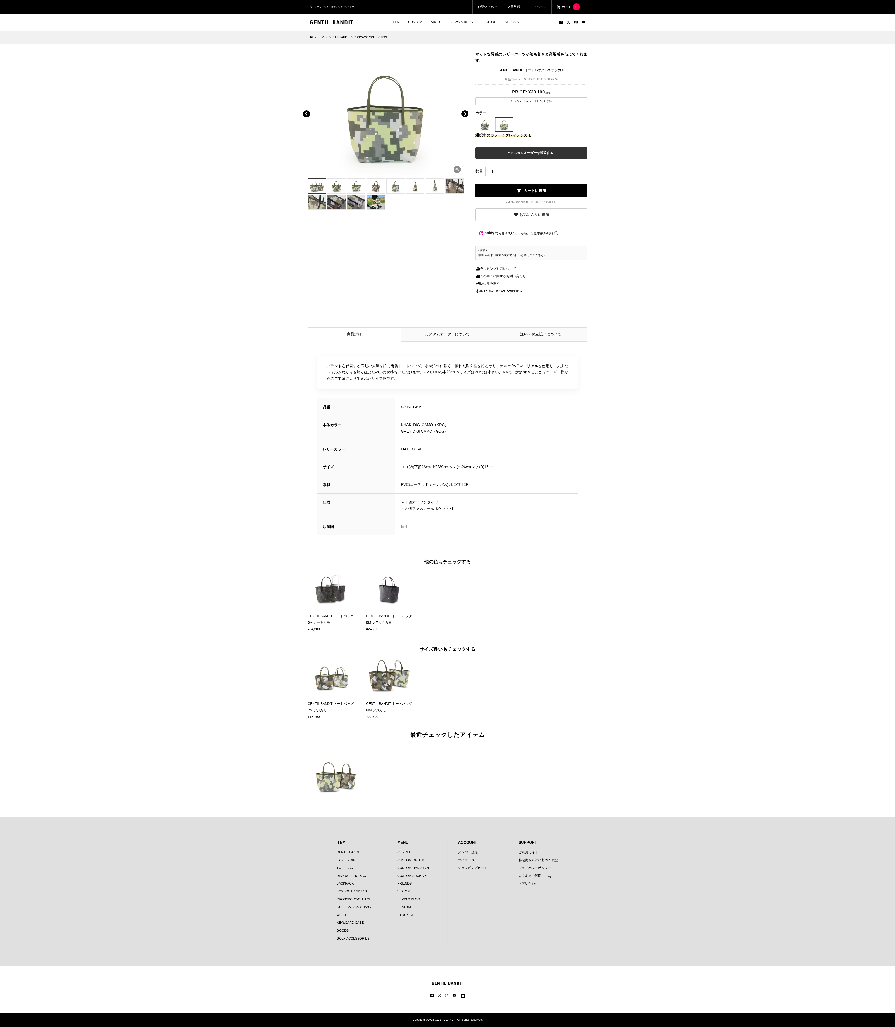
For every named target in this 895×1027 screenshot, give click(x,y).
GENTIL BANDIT (349, 852)
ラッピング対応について (495, 268)
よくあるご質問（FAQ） (536, 876)
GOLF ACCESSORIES (353, 938)
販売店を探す (487, 283)
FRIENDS (404, 883)
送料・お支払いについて (540, 334)
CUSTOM (415, 22)
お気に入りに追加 (531, 214)
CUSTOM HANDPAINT (414, 868)
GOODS (343, 930)
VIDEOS (403, 891)
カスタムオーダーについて (447, 334)
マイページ (538, 7)
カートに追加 (531, 190)
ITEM (396, 22)
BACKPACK (345, 883)
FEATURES (405, 907)
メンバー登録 (468, 852)
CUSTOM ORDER (410, 860)
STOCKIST (513, 22)
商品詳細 (354, 334)
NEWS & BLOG (461, 22)
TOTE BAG (345, 868)
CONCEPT (405, 852)
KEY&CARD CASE (350, 922)
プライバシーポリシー (535, 868)
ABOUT (436, 22)
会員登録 (513, 7)
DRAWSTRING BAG (351, 876)
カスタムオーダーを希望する (531, 153)
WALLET (343, 915)
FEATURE (488, 22)
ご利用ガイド (528, 852)
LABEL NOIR (346, 860)
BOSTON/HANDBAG (352, 891)
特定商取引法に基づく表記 (538, 860)
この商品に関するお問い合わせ (500, 276)
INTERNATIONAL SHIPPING (498, 291)
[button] (313, 108)
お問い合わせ (487, 7)
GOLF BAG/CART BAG (354, 907)
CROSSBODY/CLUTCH (354, 899)
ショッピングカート (472, 868)
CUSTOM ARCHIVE (412, 876)
